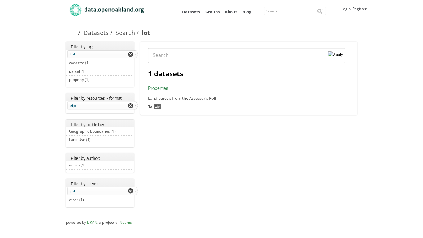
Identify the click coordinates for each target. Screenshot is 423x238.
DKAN (92, 222)
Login (346, 8)
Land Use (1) (97, 139)
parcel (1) (92, 71)
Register (359, 8)
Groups (212, 12)
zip (73, 105)
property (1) (96, 79)
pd (72, 191)
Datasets (191, 12)
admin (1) (92, 165)
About (231, 12)
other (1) (91, 199)
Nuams (126, 222)
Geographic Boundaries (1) (101, 132)
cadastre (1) (96, 62)
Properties (158, 88)
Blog (246, 12)
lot (72, 54)
